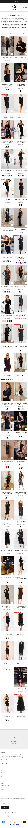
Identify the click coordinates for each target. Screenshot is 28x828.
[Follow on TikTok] (15, 812)
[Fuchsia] (10, 379)
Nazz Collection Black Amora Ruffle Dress (7, 345)
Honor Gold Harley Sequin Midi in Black (7, 663)
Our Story (3, 768)
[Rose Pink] (19, 263)
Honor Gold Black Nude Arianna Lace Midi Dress (20, 493)
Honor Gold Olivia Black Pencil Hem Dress (21, 607)
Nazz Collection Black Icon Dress (20, 404)
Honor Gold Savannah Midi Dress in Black (20, 663)
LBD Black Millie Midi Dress (21, 432)
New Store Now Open (5, 766)
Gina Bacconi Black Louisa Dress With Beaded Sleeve (7, 115)
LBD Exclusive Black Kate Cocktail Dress (7, 375)
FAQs (2, 787)
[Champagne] (5, 321)
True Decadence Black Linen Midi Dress (21, 633)
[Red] (6, 89)
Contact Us (3, 774)
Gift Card (3, 789)
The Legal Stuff (4, 779)
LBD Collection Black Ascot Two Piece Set (20, 200)
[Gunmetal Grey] (7, 292)
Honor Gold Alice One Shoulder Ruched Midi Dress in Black (7, 523)
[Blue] (3, 176)
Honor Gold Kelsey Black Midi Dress (7, 607)
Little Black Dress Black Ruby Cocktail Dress (7, 462)
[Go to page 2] (16, 725)
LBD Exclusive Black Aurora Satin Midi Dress (20, 171)
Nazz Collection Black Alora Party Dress (20, 375)
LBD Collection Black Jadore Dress (7, 433)
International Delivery (5, 785)
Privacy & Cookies (4, 781)
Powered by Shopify (19, 819)
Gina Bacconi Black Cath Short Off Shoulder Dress (21, 345)
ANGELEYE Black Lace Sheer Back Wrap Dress (20, 115)
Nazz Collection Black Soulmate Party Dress (20, 578)
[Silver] (6, 261)
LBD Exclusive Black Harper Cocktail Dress (7, 171)
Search (2, 770)
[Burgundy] (23, 176)
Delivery (2, 783)
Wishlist (2, 772)
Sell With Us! (3, 792)
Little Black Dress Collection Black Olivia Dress (20, 463)
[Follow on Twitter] (5, 812)
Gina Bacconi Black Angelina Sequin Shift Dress (21, 315)
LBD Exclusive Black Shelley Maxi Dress (7, 316)
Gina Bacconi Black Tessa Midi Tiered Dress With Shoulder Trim (21, 257)
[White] (22, 292)
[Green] (11, 176)
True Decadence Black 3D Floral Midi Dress (7, 551)
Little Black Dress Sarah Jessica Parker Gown (7, 142)
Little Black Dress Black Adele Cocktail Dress (7, 404)
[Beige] (21, 176)
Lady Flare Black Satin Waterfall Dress (20, 689)
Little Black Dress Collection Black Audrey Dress (21, 86)
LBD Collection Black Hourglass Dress (7, 85)
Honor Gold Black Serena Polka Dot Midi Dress (21, 551)
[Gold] (20, 582)
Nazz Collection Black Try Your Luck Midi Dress (7, 716)
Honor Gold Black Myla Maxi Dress (20, 230)
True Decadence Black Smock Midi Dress (21, 716)
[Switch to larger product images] (23, 33)
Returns (2, 776)
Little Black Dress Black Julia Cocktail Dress (7, 256)
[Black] (8, 89)
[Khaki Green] (8, 638)
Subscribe (5, 807)
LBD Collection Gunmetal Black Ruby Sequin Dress (7, 287)
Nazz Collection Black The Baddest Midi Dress (7, 633)
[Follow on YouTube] (12, 812)
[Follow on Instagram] (8, 812)
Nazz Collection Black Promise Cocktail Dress (7, 229)
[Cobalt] (17, 263)
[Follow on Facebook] (2, 812)
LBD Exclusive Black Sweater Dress (7, 200)
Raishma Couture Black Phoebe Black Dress (20, 58)
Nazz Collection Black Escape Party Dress (20, 287)
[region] (14, 740)
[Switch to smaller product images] (26, 33)
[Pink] (23, 263)
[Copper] (4, 261)
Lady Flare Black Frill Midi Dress (7, 578)
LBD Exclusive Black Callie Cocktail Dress (21, 142)
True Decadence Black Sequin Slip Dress (21, 522)
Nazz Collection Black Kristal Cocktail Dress (7, 493)
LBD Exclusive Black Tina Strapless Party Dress (7, 58)
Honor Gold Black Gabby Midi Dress (7, 668)
